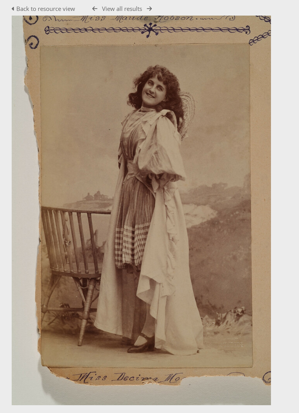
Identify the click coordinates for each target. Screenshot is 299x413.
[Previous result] (94, 9)
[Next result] (149, 9)
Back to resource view (46, 8)
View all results (122, 8)
